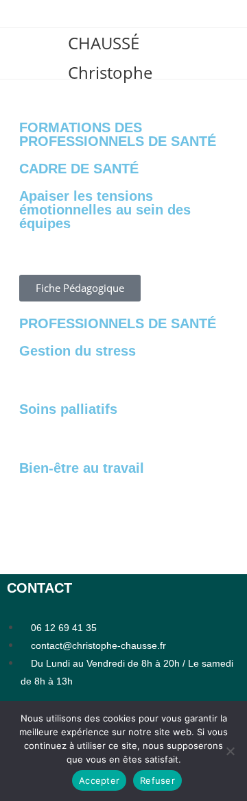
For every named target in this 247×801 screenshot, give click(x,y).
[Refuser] (230, 751)
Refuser (157, 780)
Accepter (99, 780)
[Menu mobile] (16, 53)
